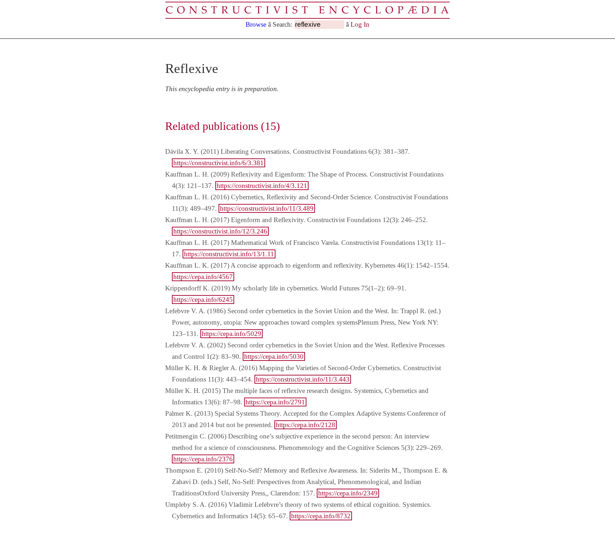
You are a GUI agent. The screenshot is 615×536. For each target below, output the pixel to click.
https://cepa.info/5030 (274, 356)
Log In (360, 24)
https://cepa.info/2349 (348, 493)
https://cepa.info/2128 (305, 425)
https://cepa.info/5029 (231, 333)
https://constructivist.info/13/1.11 (229, 254)
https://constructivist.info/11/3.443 (302, 379)
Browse (256, 24)
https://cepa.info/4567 (203, 276)
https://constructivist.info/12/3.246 (220, 231)
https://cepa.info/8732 (321, 516)
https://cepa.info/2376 (203, 459)
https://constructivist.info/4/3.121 (262, 185)
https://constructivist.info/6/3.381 (218, 163)
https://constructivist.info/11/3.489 (267, 208)
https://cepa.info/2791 (275, 402)
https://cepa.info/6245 (203, 299)
